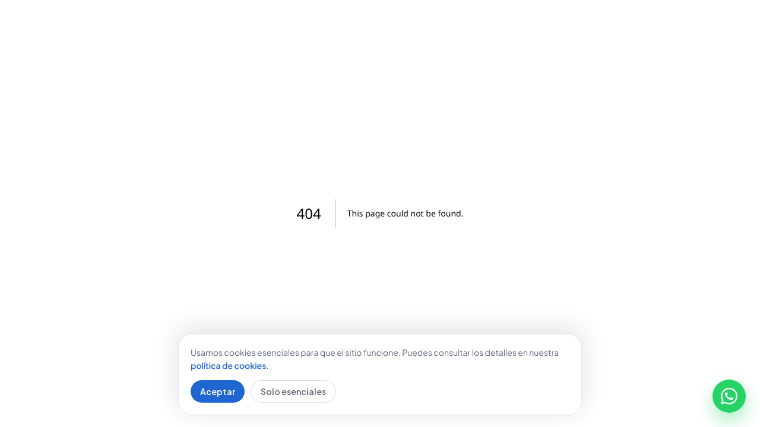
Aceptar (217, 391)
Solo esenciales (293, 391)
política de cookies (228, 366)
